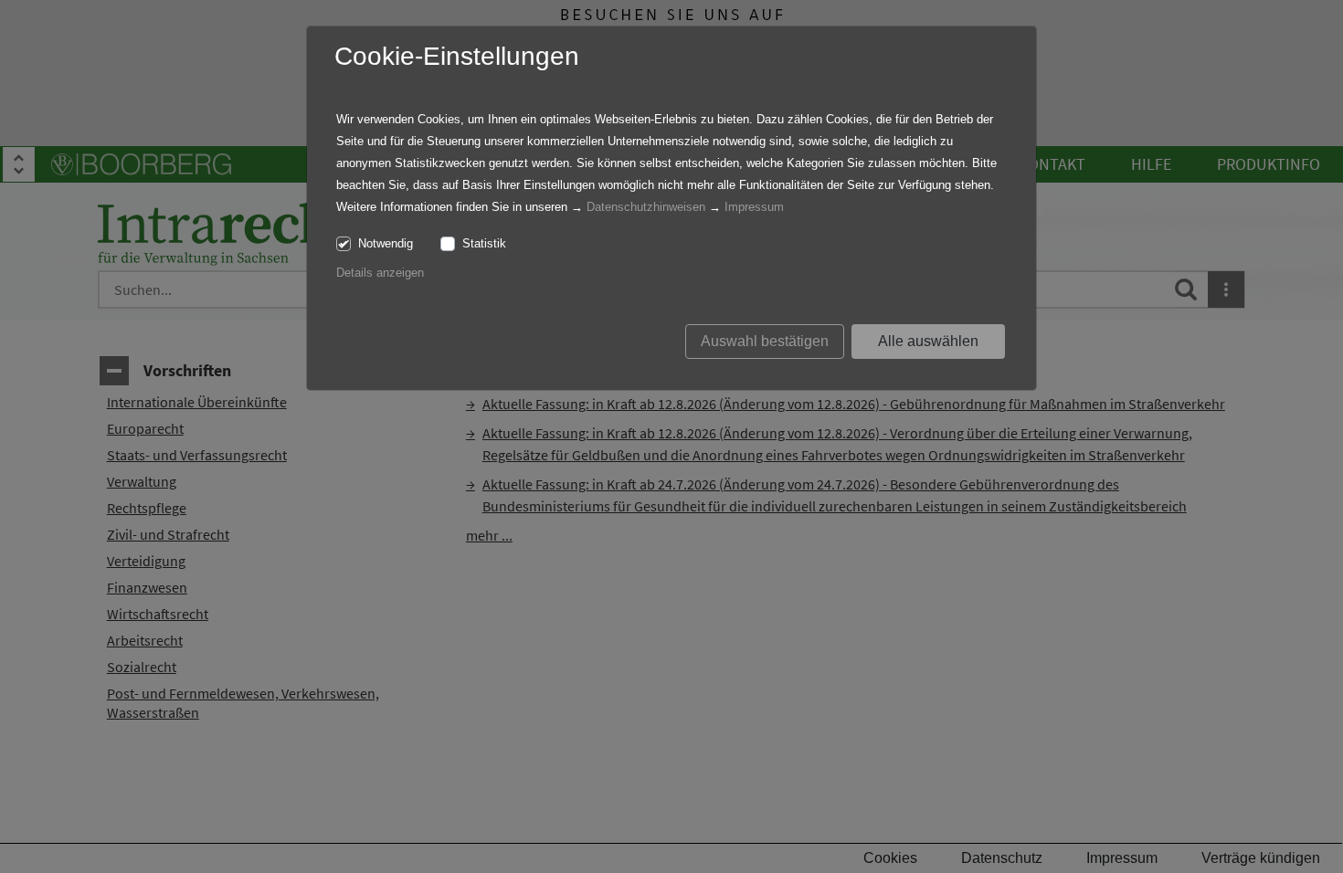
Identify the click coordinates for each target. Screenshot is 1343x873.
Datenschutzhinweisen (646, 207)
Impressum (754, 207)
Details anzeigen (380, 272)
